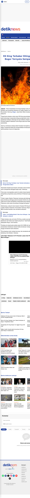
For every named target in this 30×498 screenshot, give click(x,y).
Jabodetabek (14, 37)
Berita (7, 37)
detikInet (23, 472)
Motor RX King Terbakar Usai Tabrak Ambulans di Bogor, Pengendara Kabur (13, 321)
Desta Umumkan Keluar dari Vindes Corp (7, 368)
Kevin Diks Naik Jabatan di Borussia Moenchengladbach (19, 405)
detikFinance (24, 470)
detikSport (23, 476)
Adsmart (4, 40)
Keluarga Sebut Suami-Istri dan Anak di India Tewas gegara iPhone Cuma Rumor (6, 406)
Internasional (22, 37)
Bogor (14, 112)
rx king (3, 297)
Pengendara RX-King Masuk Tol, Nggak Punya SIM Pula (13, 325)
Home (3, 37)
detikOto (23, 480)
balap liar (9, 297)
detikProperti (24, 481)
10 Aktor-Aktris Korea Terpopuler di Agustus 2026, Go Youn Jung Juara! (19, 390)
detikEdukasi (24, 469)
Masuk (27, 1)
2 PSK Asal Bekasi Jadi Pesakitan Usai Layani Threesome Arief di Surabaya (8, 352)
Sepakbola (23, 478)
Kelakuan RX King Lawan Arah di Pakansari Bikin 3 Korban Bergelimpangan (13, 316)
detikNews (3, 51)
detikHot (23, 474)
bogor (9, 301)
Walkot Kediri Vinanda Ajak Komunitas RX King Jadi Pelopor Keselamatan (12, 330)
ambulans (4, 301)
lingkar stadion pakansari (19, 301)
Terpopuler (11, 40)
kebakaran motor (17, 297)
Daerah (17, 40)
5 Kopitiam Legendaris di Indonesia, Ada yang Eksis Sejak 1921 (6, 389)
